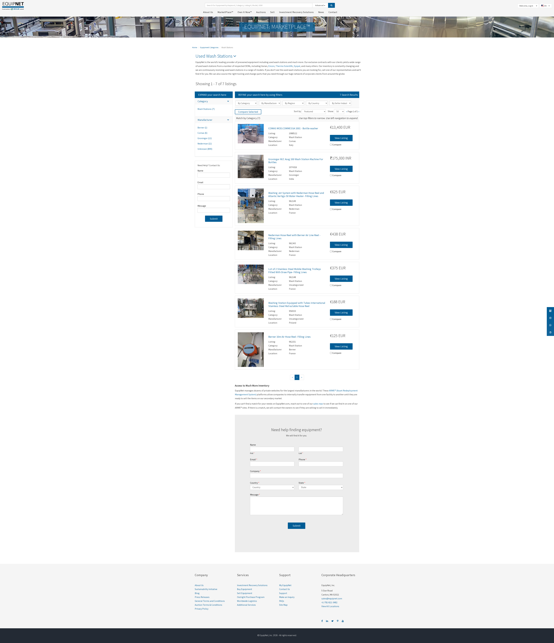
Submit (214, 218)
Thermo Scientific (284, 66)
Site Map (283, 604)
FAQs (281, 601)
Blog (197, 593)
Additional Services (246, 604)
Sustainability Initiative (206, 589)
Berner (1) (202, 127)
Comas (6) (202, 132)
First (251, 453)
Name (200, 170)
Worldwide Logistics (247, 601)
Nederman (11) (205, 143)
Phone (201, 194)
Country (254, 482)
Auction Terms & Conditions (208, 604)
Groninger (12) (205, 138)
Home (194, 47)
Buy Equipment (244, 589)
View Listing (341, 138)
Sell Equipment (244, 593)
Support (283, 593)
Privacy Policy (201, 608)
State (301, 482)
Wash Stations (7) (206, 109)
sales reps (318, 403)
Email (200, 182)
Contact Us (284, 589)
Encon (271, 66)
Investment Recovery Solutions (252, 585)
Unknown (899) (205, 148)
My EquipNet (285, 585)
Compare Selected (248, 111)
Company (254, 471)
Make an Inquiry (286, 597)
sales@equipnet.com (331, 598)
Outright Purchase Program (250, 597)
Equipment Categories (209, 47)
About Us (199, 585)
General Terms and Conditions (210, 601)
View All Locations (330, 606)
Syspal (297, 66)
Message (202, 205)
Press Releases (202, 597)
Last (300, 453)
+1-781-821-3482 (329, 602)
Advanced (319, 5)
